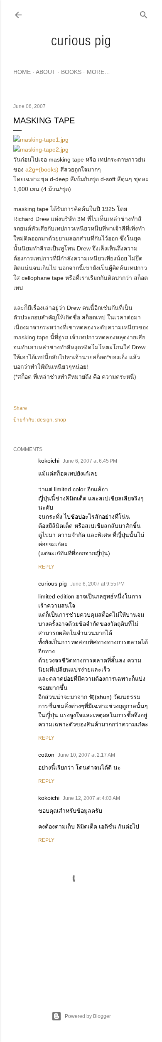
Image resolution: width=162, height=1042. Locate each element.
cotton (46, 754)
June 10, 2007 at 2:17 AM (86, 755)
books (71, 72)
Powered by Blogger (88, 1016)
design (44, 420)
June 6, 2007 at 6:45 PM (90, 461)
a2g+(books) (42, 169)
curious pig (52, 583)
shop (60, 420)
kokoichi (48, 460)
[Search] (144, 13)
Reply (46, 567)
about (46, 72)
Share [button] (20, 408)
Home (22, 72)
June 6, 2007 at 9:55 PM (97, 584)
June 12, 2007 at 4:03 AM (91, 798)
